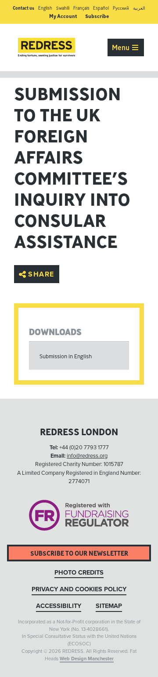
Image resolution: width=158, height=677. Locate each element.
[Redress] (46, 47)
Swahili (62, 8)
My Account (63, 16)
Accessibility (58, 606)
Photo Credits (79, 572)
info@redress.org (87, 455)
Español (101, 8)
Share (41, 274)
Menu (121, 47)
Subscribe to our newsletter (79, 553)
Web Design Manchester (87, 659)
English (45, 8)
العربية (139, 8)
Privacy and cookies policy (79, 589)
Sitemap (109, 606)
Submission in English (66, 356)
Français (81, 8)
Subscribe (97, 16)
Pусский (121, 8)
